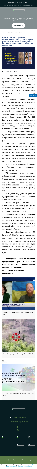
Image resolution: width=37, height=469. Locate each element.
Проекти (22, 18)
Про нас (14, 18)
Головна (7, 18)
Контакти (29, 20)
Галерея (30, 18)
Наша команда (10, 20)
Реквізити (20, 20)
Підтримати (18, 25)
